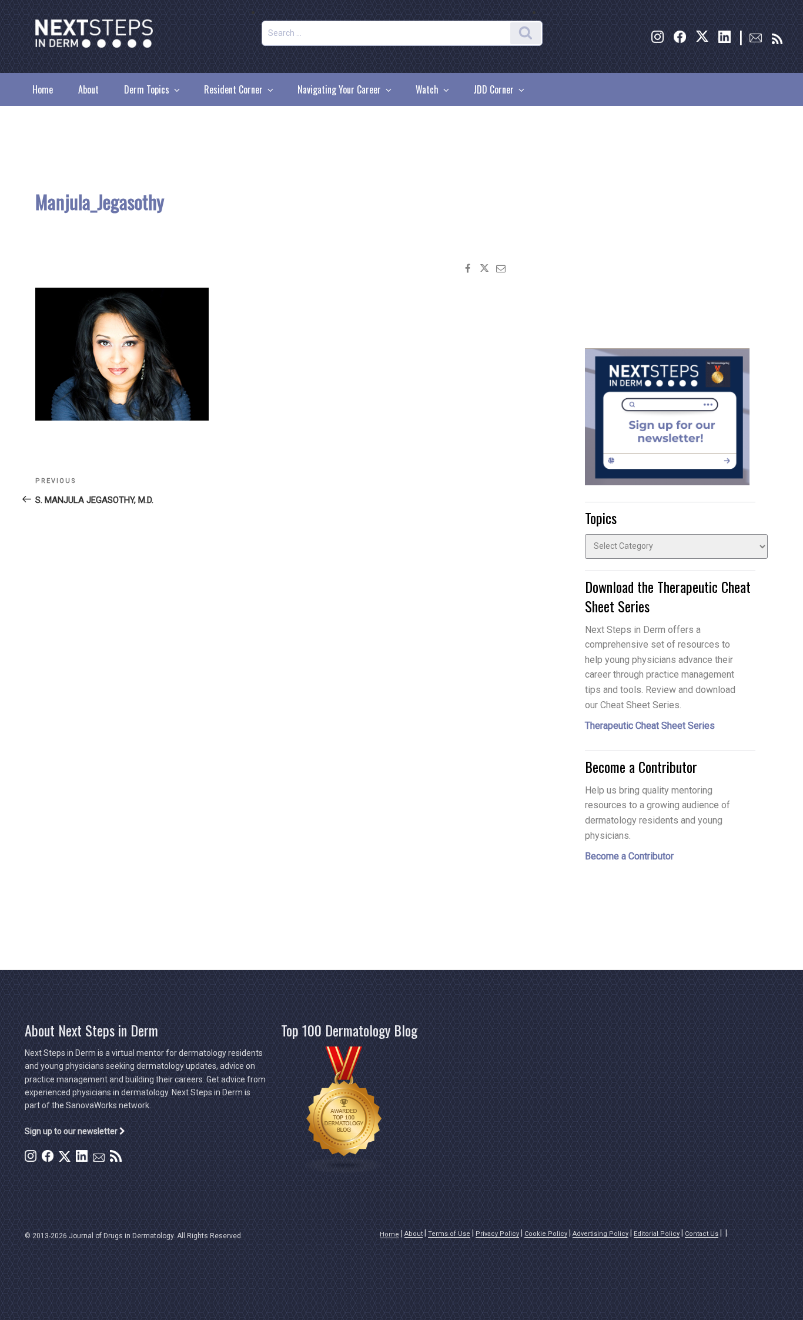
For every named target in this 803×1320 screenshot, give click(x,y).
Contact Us (701, 1234)
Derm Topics (146, 89)
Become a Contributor (629, 856)
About (88, 89)
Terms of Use (449, 1234)
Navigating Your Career (339, 89)
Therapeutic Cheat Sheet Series (650, 725)
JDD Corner (493, 89)
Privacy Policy (497, 1234)
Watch (427, 89)
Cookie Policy (545, 1234)
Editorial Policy (657, 1234)
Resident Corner (233, 89)
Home (42, 89)
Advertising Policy (600, 1234)
